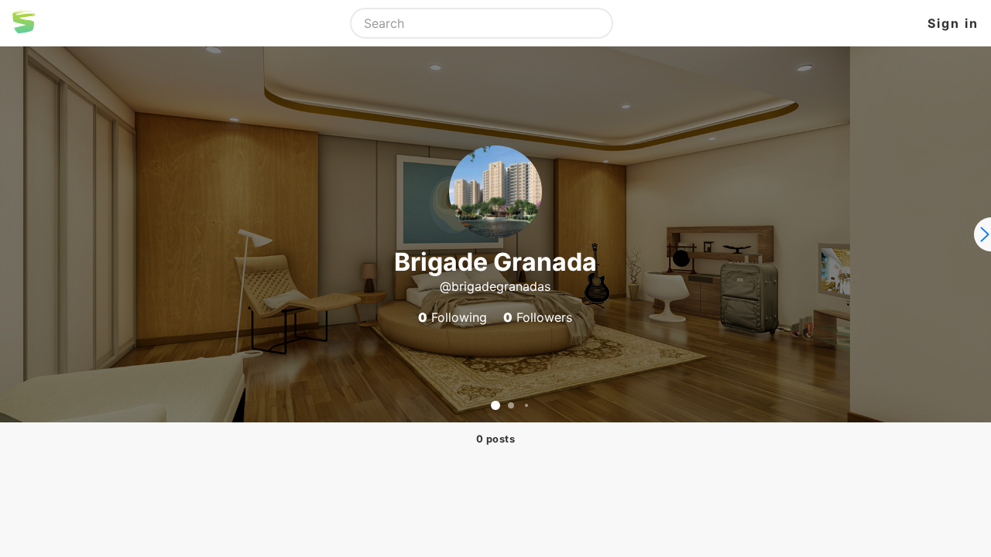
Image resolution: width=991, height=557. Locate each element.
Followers (537, 317)
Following (452, 317)
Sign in (953, 23)
